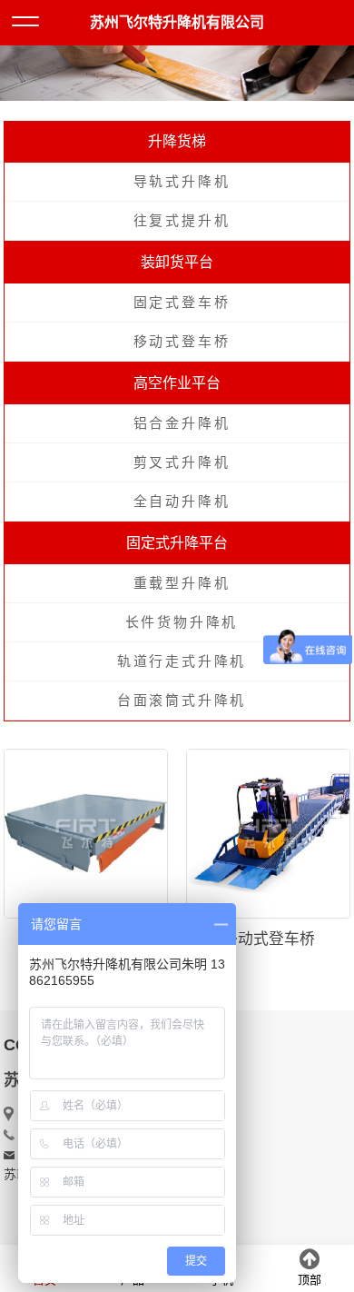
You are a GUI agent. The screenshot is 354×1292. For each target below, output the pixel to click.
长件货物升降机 (182, 622)
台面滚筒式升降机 (181, 700)
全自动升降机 (182, 501)
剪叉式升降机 (182, 462)
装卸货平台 (177, 262)
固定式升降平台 (177, 543)
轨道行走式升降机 (181, 661)
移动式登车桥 (182, 341)
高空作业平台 (177, 383)
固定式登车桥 (182, 302)
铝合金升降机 (182, 423)
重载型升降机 (182, 583)
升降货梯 (177, 141)
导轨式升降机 (182, 181)
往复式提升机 (182, 221)
